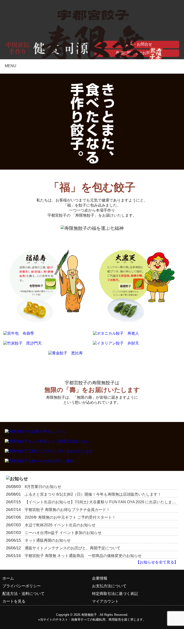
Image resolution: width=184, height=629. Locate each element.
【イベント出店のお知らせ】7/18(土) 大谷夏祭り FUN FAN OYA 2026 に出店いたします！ (102, 502)
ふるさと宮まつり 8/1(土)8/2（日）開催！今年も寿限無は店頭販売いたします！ (93, 494)
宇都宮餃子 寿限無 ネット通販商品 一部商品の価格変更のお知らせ (83, 556)
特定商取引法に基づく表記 (115, 594)
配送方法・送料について (23, 594)
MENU (10, 66)
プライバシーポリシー (21, 586)
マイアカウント (105, 601)
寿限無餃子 (89, 615)
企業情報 (99, 578)
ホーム (8, 578)
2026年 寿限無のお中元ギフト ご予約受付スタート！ (70, 517)
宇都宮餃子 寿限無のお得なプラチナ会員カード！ (67, 510)
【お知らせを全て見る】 (157, 562)
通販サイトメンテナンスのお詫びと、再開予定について (73, 548)
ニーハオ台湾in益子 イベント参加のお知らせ (63, 533)
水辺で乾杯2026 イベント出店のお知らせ (60, 525)
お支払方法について (109, 586)
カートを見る (13, 601)
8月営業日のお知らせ (43, 487)
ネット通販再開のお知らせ (48, 540)
